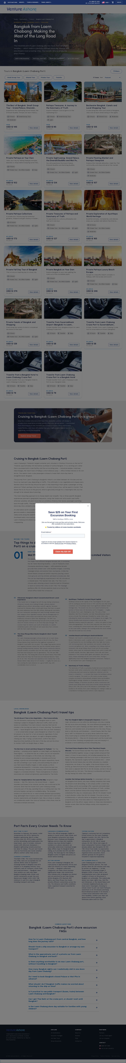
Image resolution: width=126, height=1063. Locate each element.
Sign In (119, 2)
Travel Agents (46, 2)
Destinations (12, 2)
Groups (21, 2)
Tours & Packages (32, 2)
